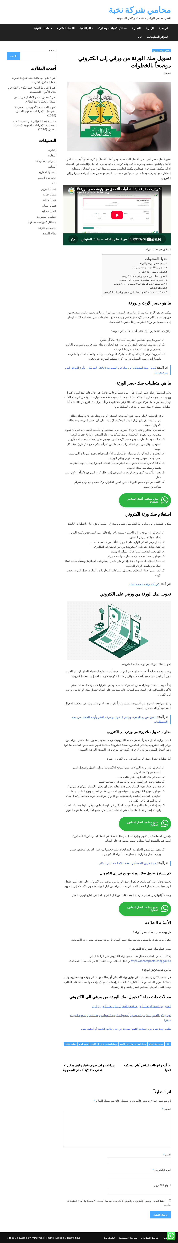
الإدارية (150, 28)
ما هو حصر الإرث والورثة (152, 263)
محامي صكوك (70, 1044)
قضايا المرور (49, 189)
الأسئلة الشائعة (157, 287)
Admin (167, 73)
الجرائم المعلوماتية (157, 36)
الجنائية (52, 166)
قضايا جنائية (49, 194)
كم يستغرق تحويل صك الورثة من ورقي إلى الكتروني (138, 283)
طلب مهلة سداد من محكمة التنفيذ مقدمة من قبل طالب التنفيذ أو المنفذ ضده (126, 1028)
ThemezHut (73, 1237)
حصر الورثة (83, 1044)
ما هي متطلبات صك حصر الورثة (148, 267)
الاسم (167, 1154)
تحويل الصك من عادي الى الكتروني (133, 1044)
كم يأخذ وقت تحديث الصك (144, 584)
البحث (52, 50)
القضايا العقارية (66, 28)
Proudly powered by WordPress (26, 1237)
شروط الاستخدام (150, 1237)
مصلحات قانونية (43, 28)
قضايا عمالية (49, 205)
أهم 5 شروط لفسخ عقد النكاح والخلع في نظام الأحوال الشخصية (32, 89)
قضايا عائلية (49, 200)
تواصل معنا (109, 1237)
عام (140, 36)
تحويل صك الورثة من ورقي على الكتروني (143, 276)
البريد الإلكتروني (161, 1169)
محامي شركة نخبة (140, 10)
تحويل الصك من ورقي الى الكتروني (104, 1044)
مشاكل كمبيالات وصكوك (112, 28)
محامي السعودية (46, 216)
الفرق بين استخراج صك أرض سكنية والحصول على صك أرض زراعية (131, 1006)
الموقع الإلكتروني (162, 1185)
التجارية (136, 28)
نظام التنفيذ (86, 28)
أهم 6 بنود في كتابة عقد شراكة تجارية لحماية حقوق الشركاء (34, 80)
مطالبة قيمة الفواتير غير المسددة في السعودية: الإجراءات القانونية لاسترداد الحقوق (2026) (34, 125)
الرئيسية (163, 28)
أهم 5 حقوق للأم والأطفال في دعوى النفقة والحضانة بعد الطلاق (35, 99)
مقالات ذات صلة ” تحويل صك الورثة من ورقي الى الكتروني (134, 292)
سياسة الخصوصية (128, 1237)
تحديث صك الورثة (156, 1044)
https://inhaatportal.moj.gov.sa (151, 961)
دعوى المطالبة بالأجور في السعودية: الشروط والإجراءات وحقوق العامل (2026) (35, 111)
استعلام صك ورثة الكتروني (151, 271)
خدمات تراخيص (47, 177)
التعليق (166, 1108)
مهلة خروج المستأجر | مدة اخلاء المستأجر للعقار (128, 863)
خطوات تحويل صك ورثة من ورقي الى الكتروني (141, 280)
